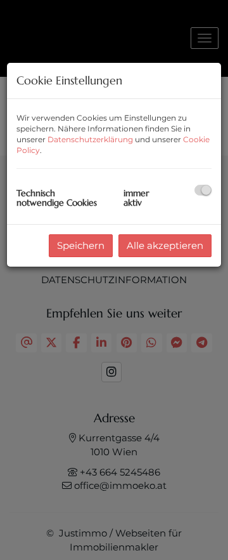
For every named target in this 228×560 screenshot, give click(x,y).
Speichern (80, 245)
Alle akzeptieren (165, 245)
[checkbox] (203, 190)
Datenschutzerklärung (90, 139)
